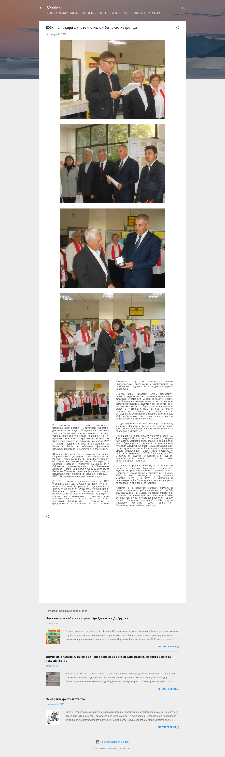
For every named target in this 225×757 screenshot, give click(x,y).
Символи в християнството (65, 699)
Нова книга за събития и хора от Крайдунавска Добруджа (87, 618)
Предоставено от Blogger (114, 741)
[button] (177, 28)
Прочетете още (168, 646)
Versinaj (54, 8)
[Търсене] (184, 9)
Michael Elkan (125, 748)
